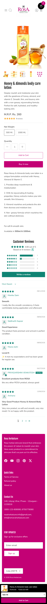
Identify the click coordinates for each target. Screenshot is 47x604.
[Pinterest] (24, 461)
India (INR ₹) (11, 571)
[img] (8, 291)
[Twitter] (30, 461)
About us (8, 485)
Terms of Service (11, 477)
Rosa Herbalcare (15, 577)
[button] (12, 255)
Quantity (8, 141)
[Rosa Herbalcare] (23, 10)
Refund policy (10, 481)
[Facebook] (6, 461)
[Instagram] (18, 461)
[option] (23, 45)
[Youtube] (12, 461)
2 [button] (22, 421)
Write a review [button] (23, 274)
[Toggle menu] (6, 10)
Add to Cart (23, 155)
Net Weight (9, 126)
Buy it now (23, 164)
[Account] (35, 10)
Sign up (11, 553)
